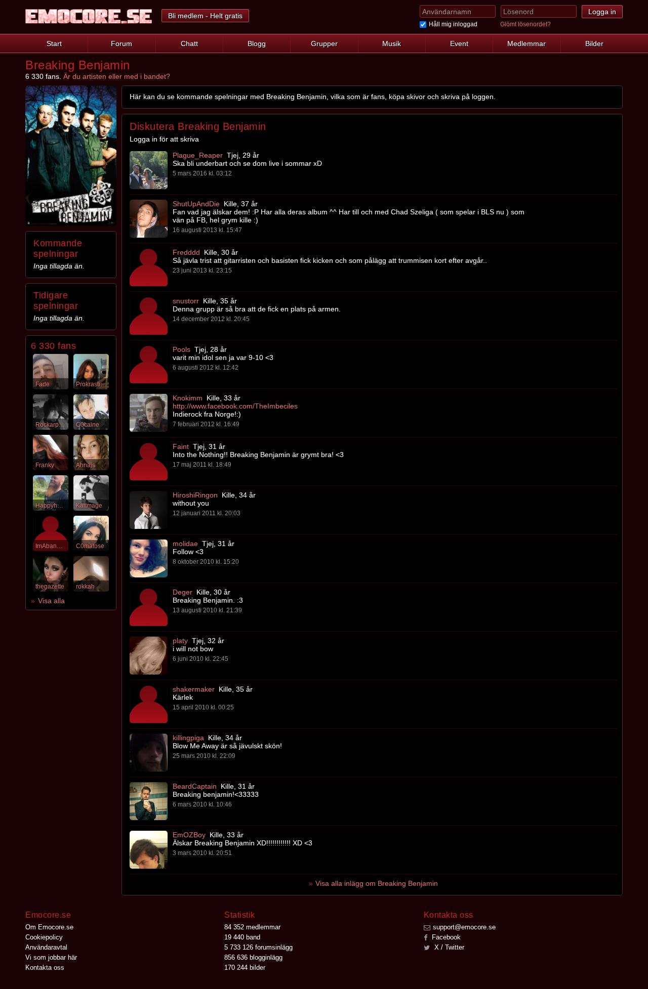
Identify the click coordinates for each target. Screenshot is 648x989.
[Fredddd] (149, 267)
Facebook (445, 937)
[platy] (149, 656)
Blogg (257, 43)
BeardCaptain (195, 786)
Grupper (324, 43)
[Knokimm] (149, 413)
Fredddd (186, 252)
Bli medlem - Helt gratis (205, 16)
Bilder (594, 43)
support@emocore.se (464, 927)
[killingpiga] (149, 753)
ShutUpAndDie (196, 204)
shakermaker (194, 689)
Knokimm (187, 398)
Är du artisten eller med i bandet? (116, 76)
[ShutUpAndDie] (149, 219)
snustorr (186, 301)
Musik (391, 43)
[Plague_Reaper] (149, 170)
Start (54, 43)
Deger (182, 592)
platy (180, 641)
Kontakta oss (44, 967)
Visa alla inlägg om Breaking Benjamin (376, 883)
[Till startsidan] (88, 16)
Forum (121, 43)
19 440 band (242, 937)
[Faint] (149, 461)
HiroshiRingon (195, 495)
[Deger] (149, 607)
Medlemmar (526, 43)
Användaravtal (46, 947)
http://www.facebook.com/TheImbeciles (235, 406)
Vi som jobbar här (51, 957)
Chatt (189, 43)
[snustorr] (149, 316)
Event (459, 43)
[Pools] (149, 364)
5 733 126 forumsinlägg (258, 947)
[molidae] (149, 558)
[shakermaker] (149, 704)
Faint (181, 446)
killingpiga (188, 738)
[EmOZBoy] (149, 850)
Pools (181, 349)
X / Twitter (448, 947)
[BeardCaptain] (149, 801)
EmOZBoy (189, 835)
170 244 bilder (244, 967)
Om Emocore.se (49, 927)
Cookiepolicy (44, 937)
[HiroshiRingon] (149, 510)
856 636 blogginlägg (253, 957)
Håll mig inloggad (453, 24)
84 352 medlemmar (252, 927)
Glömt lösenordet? (525, 24)
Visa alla (51, 601)
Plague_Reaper (198, 155)
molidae (185, 544)
